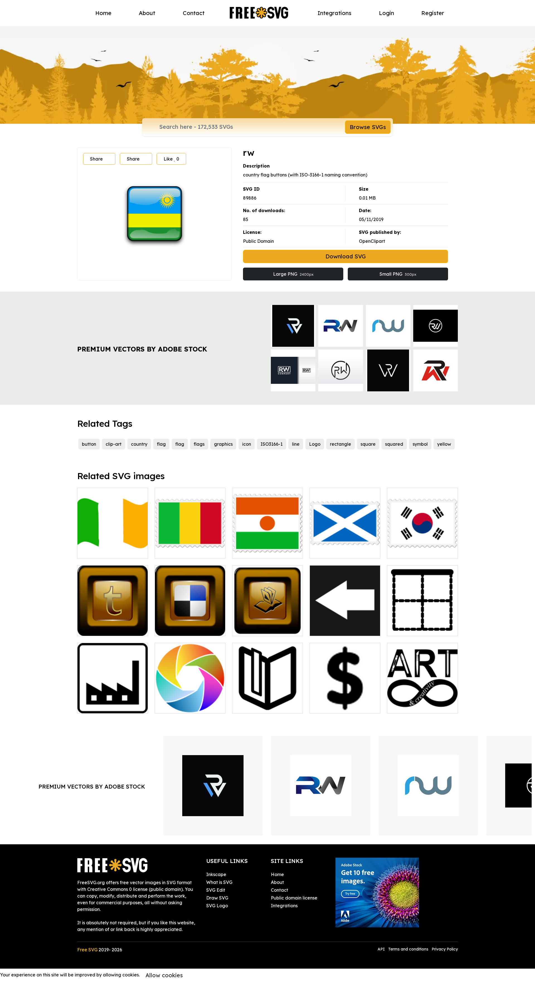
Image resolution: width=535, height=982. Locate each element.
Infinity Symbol (409, 706)
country (139, 444)
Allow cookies (164, 975)
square (368, 444)
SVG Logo (217, 905)
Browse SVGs (368, 126)
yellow (444, 444)
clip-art (113, 444)
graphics (223, 444)
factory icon (96, 706)
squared (394, 444)
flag (161, 444)
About (147, 12)
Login (386, 12)
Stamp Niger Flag (257, 551)
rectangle (340, 444)
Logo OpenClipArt (257, 628)
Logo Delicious (177, 628)
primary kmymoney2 (337, 706)
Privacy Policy (445, 949)
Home (103, 12)
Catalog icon (252, 706)
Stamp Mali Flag (178, 551)
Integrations (334, 12)
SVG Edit (215, 890)
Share (96, 159)
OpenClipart (372, 241)
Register (432, 12)
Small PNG (398, 274)
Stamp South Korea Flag (420, 551)
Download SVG (345, 256)
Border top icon (410, 628)
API (382, 949)
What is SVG (219, 882)
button (89, 444)
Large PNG (293, 274)
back (321, 628)
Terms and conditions (408, 949)
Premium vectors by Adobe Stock (142, 349)
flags (199, 444)
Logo (314, 444)
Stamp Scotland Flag (339, 551)
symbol (420, 444)
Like (171, 159)
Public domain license (294, 898)
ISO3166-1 (272, 444)
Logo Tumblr (96, 628)
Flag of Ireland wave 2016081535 (113, 547)
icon (246, 444)
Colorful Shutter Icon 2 (185, 706)
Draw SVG (217, 898)
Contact (194, 12)
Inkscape (216, 874)
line (296, 444)
